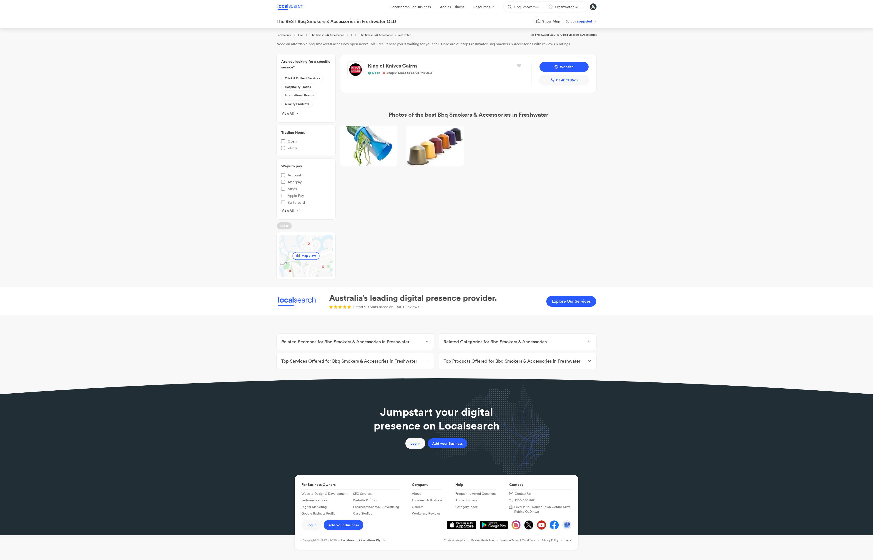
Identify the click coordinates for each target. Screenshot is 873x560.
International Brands (299, 95)
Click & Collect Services (302, 78)
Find (301, 35)
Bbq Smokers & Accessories (327, 35)
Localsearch (283, 35)
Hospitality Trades (298, 87)
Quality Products (297, 104)
